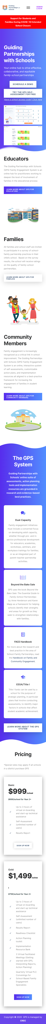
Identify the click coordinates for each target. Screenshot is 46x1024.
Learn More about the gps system (23, 727)
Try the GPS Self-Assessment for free (23, 93)
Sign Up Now (23, 845)
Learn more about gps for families (20, 278)
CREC (23, 1020)
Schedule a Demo (23, 84)
